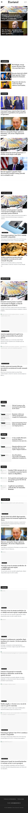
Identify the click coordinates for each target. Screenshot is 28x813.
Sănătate (4, 562)
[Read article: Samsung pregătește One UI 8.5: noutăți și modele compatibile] (14, 227)
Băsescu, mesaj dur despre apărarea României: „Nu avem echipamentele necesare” (12, 133)
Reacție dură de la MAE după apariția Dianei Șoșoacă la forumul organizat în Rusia (19, 75)
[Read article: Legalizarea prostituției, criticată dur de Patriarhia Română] (4, 487)
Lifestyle (4, 636)
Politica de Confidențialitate (10, 799)
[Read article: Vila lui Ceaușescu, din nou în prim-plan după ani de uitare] (6, 408)
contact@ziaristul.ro (16, 803)
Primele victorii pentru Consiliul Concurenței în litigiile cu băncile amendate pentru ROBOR (12, 17)
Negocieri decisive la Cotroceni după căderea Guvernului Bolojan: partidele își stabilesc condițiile (19, 83)
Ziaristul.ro (10, 807)
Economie (4, 108)
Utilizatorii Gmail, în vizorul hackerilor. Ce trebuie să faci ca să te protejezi (14, 762)
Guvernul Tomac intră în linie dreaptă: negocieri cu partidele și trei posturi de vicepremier (13, 112)
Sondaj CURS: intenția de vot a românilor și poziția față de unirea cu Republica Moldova (17, 472)
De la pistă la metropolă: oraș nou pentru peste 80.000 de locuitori (17, 479)
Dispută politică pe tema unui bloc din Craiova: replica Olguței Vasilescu (19, 448)
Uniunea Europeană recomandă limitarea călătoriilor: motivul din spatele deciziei (12, 673)
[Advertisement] (14, 47)
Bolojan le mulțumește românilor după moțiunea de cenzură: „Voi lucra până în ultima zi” (13, 641)
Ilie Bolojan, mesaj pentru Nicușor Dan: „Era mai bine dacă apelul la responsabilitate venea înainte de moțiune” (13, 31)
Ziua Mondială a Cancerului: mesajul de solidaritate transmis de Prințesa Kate (19, 456)
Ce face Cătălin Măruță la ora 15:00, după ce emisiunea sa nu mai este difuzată (19, 439)
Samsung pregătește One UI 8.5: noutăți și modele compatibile (13, 236)
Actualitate (4, 27)
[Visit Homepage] (13, 2)
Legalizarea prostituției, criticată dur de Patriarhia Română (16, 487)
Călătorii (4, 668)
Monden (3, 446)
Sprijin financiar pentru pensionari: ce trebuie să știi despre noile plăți (13, 153)
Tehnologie (5, 232)
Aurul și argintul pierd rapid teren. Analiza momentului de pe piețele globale (12, 336)
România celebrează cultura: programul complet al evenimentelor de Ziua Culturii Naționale (19, 415)
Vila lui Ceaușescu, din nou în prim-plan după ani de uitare (18, 407)
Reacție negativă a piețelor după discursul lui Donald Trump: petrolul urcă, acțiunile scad (13, 173)
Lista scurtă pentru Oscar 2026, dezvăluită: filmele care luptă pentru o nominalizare (19, 424)
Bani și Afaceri (5, 207)
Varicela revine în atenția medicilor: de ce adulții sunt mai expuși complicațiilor (13, 567)
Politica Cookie (20, 799)
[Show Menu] (1, 2)
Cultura (3, 414)
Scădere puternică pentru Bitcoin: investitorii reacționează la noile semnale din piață (12, 259)
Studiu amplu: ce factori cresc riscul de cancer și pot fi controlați (13, 705)
